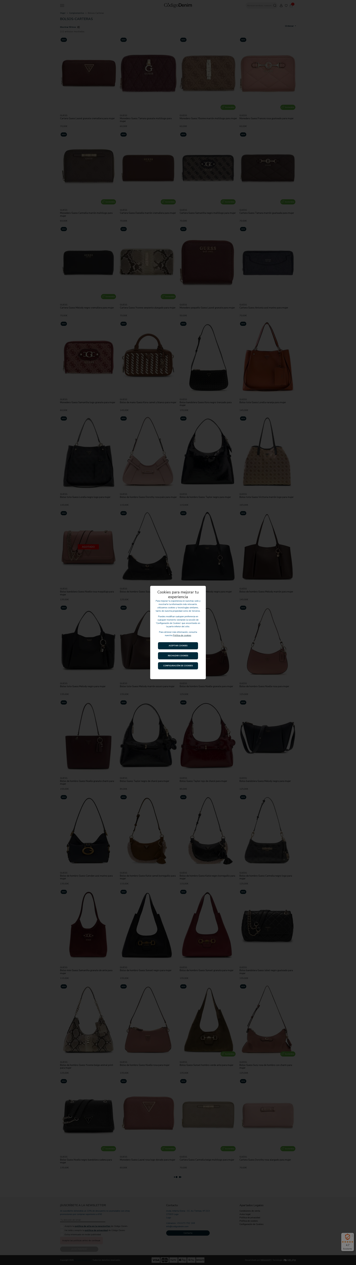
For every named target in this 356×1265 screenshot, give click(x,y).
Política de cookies (182, 635)
